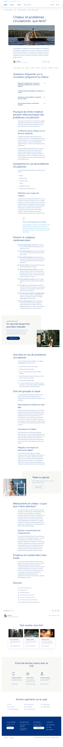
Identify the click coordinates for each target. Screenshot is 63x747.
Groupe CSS (51, 729)
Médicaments (50, 67)
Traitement (38, 67)
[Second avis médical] (45, 678)
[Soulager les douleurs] (17, 678)
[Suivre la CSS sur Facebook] (7, 737)
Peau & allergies (29, 706)
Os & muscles (11, 706)
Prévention (33, 67)
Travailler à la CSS (52, 724)
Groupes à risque (44, 67)
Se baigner (56, 67)
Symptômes (28, 67)
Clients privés (6, 1)
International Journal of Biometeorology (27, 597)
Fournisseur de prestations (13, 1)
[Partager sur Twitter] (49, 62)
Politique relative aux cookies (38, 737)
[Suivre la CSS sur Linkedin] (12, 737)
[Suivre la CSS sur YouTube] (10, 737)
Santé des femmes (46, 704)
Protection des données (54, 737)
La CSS (19, 1)
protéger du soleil (40, 293)
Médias (50, 727)
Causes (23, 67)
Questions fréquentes (17, 67)
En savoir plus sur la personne (12, 616)
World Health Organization (25, 592)
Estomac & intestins (29, 704)
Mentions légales (47, 737)
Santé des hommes (46, 706)
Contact (53, 1)
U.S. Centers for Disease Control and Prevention (28, 599)
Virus (10, 704)
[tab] (31, 85)
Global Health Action (23, 590)
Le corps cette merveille (30, 709)
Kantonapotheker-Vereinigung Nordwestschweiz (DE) (29, 602)
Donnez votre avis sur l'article (54, 615)
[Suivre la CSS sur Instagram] (5, 737)
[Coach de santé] (31, 678)
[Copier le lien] (43, 62)
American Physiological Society (25, 587)
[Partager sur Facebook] (46, 62)
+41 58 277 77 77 (23, 729)
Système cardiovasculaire (14, 709)
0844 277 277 (22, 726)
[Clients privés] (5, 4)
